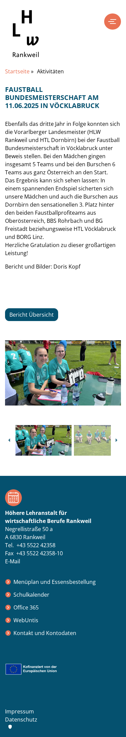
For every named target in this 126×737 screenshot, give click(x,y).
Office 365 (26, 607)
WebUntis (25, 620)
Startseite (17, 71)
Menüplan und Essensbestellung (54, 582)
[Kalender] (63, 497)
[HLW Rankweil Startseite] (26, 38)
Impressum (19, 711)
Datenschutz (21, 719)
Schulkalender (31, 594)
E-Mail (12, 561)
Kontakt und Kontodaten (44, 633)
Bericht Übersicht (31, 314)
